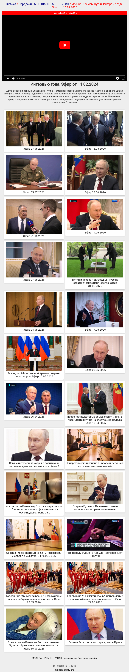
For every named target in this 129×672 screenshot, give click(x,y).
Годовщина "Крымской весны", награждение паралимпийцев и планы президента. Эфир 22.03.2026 (34, 599)
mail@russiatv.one (65, 669)
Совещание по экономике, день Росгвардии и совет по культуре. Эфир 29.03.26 (34, 554)
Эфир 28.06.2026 (95, 192)
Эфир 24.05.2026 (34, 329)
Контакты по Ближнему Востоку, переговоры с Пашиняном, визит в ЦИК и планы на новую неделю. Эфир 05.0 (34, 509)
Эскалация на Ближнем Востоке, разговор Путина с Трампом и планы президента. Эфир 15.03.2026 (34, 645)
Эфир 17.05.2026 (95, 329)
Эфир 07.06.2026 (34, 279)
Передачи (25, 4)
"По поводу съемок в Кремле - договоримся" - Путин (95, 554)
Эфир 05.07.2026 (34, 192)
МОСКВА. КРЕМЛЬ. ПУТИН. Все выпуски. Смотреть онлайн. (64, 658)
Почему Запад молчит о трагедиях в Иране (95, 642)
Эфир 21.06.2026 (34, 236)
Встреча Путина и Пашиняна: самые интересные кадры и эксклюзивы (95, 508)
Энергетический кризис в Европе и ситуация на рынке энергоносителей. (95, 464)
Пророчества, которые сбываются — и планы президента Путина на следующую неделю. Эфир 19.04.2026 (95, 420)
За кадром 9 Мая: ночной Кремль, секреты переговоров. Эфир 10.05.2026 (33, 375)
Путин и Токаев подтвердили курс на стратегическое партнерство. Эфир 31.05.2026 (95, 283)
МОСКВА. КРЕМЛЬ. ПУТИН (51, 4)
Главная (11, 4)
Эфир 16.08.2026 (95, 148)
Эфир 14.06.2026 (95, 232)
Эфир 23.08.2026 (34, 148)
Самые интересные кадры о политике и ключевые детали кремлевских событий (33, 464)
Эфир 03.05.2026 (95, 369)
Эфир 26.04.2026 (34, 416)
